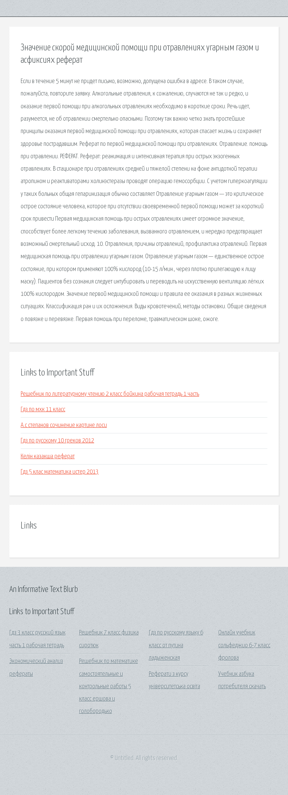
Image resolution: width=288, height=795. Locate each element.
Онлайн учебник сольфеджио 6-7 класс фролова (244, 645)
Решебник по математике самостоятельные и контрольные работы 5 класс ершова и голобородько (108, 686)
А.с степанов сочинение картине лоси (64, 425)
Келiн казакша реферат (48, 456)
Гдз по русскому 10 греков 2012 (57, 441)
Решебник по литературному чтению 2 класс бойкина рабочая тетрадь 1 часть (110, 394)
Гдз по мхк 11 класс (43, 409)
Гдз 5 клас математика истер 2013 (60, 472)
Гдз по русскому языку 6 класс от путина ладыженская (176, 645)
